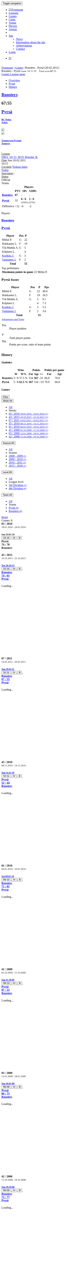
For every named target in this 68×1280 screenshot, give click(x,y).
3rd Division (17, 485)
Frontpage (7, 67)
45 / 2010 (28, 423)
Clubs (12, 19)
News (19, 39)
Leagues (13, 13)
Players (13, 26)
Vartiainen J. (9, 259)
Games (13, 16)
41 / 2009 (28, 430)
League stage (17, 74)
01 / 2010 (28, 426)
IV (14, 672)
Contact (20, 48)
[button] (34, 572)
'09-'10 (6, 879)
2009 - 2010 (17, 459)
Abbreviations (24, 45)
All (10, 407)
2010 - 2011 (17, 462)
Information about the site (30, 42)
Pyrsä (13, 507)
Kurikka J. (8, 255)
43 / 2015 (28, 417)
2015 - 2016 (17, 465)
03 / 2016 (28, 413)
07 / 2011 (28, 420)
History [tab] (13, 86)
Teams (12, 22)
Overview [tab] (14, 80)
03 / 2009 (28, 433)
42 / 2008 (28, 436)
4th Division (17, 488)
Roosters (15, 511)
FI (10, 58)
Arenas (13, 29)
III (14, 538)
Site (11, 35)
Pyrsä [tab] (12, 83)
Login (12, 52)
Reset (4, 517)
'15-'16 (6, 538)
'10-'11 (6, 672)
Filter (5, 397)
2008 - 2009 (17, 455)
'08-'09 (6, 1087)
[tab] (34, 541)
